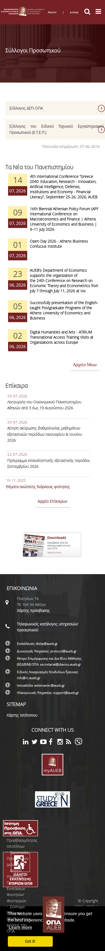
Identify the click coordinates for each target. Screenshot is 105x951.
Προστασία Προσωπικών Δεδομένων (18, 858)
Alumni (52, 12)
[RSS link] (70, 742)
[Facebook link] (53, 742)
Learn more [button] (20, 927)
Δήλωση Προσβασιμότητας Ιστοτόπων (22, 840)
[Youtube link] (44, 742)
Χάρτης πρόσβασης (33, 610)
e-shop (74, 12)
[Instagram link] (61, 742)
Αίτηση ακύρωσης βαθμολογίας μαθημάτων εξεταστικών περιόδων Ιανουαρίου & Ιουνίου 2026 (44, 434)
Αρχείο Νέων (85, 364)
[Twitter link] (36, 742)
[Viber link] (78, 744)
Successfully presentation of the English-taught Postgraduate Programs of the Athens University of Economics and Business (64, 310)
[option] (52, 190)
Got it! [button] (30, 941)
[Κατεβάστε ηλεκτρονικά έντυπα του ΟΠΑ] (52, 558)
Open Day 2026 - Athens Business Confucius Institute (59, 243)
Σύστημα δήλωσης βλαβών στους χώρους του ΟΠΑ (19, 918)
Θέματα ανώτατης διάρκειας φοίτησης (38, 486)
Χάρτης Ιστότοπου (22, 715)
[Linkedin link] (27, 742)
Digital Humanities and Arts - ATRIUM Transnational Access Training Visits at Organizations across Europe (61, 337)
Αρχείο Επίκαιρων (52, 501)
